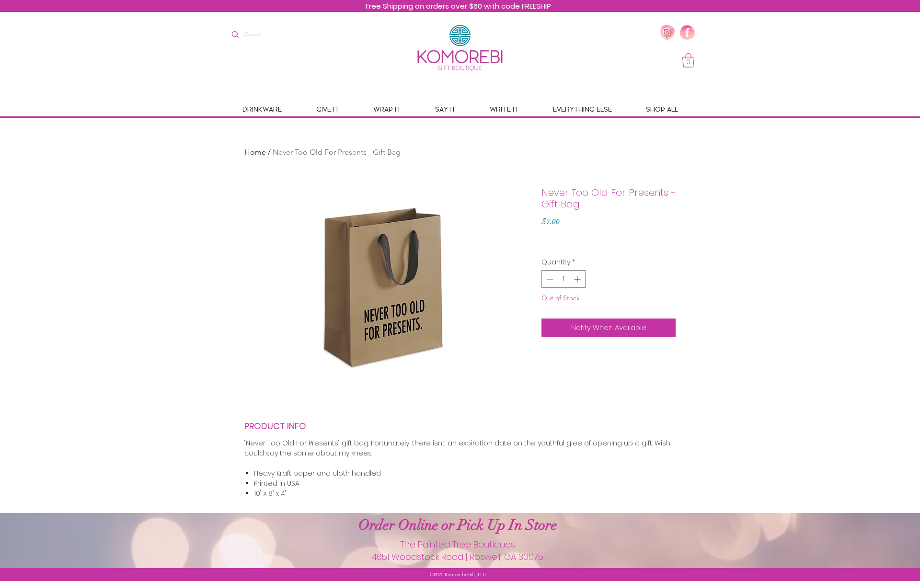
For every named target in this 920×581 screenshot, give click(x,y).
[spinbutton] (563, 279)
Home (255, 152)
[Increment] (578, 279)
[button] (688, 60)
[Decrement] (549, 279)
